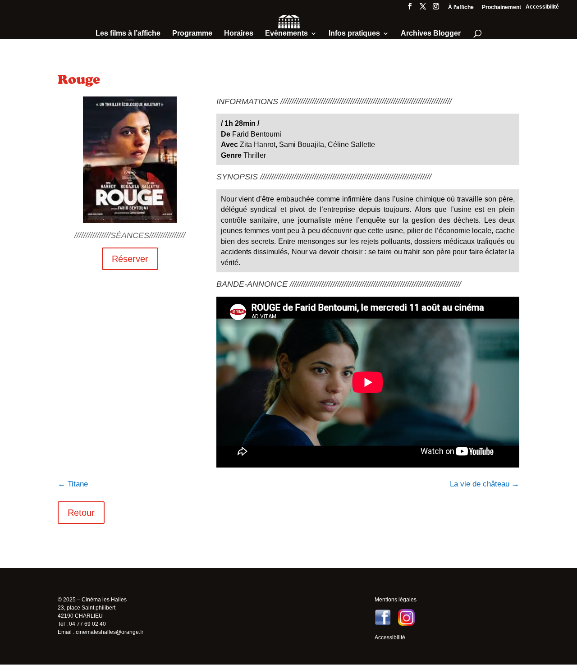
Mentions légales (396, 599)
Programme (192, 33)
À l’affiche (461, 7)
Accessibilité (542, 7)
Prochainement (501, 7)
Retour (81, 513)
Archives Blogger (431, 33)
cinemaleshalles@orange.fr (109, 632)
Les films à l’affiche (128, 33)
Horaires (238, 33)
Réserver (130, 259)
